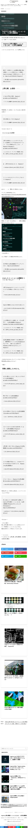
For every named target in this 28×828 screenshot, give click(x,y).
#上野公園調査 (12, 263)
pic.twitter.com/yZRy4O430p (9, 380)
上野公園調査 (18, 536)
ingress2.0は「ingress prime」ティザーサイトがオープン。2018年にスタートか (18, 768)
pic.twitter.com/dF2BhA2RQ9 (14, 448)
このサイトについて (9, 812)
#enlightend (21, 341)
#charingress (6, 505)
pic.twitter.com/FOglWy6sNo (9, 98)
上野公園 (12, 536)
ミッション (5, 534)
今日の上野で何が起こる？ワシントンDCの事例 (16, 721)
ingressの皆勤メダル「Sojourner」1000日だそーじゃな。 (18, 777)
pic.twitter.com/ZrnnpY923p (9, 397)
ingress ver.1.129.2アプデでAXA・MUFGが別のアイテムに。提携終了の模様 (17, 758)
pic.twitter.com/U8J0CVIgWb (15, 324)
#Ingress (17, 428)
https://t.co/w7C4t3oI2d (10, 76)
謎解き (7, 538)
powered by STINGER (16, 825)
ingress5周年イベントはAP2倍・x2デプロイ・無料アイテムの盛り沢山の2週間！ (18, 787)
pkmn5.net (11, 821)
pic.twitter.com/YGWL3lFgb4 (11, 413)
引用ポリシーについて (18, 812)
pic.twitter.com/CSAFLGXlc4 (9, 148)
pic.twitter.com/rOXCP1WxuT (12, 481)
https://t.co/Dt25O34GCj (8, 507)
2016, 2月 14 (6, 81)
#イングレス (17, 503)
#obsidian (11, 146)
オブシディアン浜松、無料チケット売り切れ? (15, 723)
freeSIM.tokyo (17, 821)
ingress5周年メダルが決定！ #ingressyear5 (17, 796)
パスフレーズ (6, 536)
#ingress (19, 76)
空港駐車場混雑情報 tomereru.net (16, 806)
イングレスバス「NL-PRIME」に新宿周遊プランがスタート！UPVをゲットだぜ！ (14, 677)
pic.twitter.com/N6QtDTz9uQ (10, 430)
